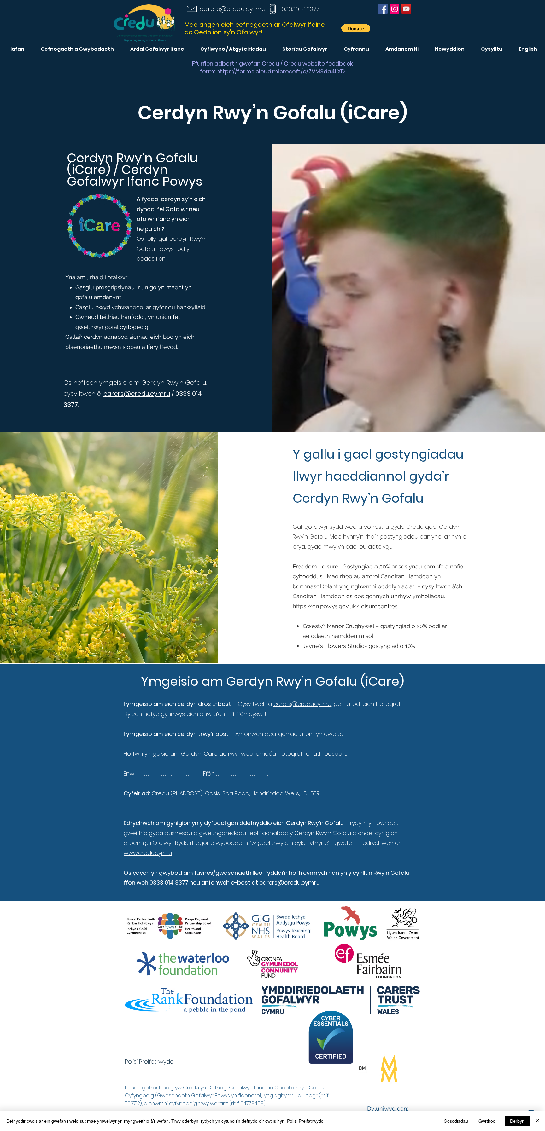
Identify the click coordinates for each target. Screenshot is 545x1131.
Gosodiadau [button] (456, 1121)
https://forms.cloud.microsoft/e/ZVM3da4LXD (280, 71)
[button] (355, 28)
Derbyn (517, 1121)
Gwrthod (486, 1121)
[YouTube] (406, 9)
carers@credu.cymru (233, 8)
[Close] (537, 1121)
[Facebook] (383, 9)
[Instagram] (394, 9)
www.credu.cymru (148, 853)
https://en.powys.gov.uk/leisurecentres (345, 606)
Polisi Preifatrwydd (305, 1121)
